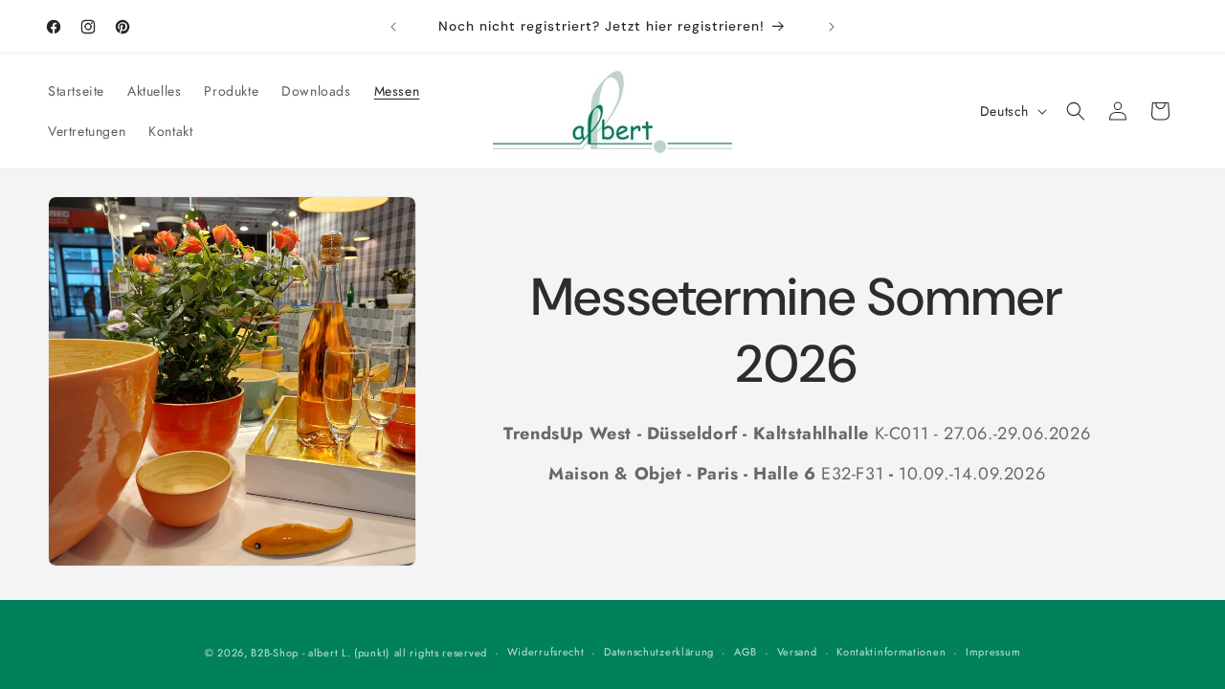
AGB (745, 651)
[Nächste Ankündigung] (832, 27)
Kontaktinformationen (891, 651)
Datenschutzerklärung (659, 651)
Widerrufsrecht (546, 651)
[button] (1076, 111)
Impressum (993, 651)
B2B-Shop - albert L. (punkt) (320, 652)
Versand (797, 651)
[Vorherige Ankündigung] (393, 27)
